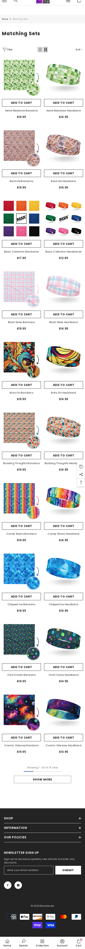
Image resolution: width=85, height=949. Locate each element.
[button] (40, 49)
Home (5, 19)
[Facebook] (7, 885)
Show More (42, 779)
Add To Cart (21, 103)
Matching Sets (20, 19)
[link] (23, 943)
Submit (68, 870)
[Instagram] (18, 885)
